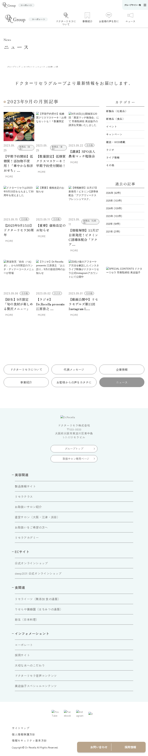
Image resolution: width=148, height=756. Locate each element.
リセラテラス (24, 496)
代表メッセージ (74, 369)
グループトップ (74, 448)
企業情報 (122, 369)
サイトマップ (20, 728)
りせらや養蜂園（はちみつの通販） (39, 609)
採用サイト (22, 655)
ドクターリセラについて (26, 369)
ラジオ (110, 150)
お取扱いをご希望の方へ (31, 527)
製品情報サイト (25, 486)
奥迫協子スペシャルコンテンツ (36, 686)
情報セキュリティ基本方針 (29, 740)
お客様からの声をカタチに (74, 382)
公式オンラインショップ (31, 563)
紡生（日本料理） (27, 619)
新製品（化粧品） (117, 111)
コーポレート (24, 645)
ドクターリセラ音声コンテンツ (36, 675)
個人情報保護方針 (23, 734)
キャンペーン (114, 134)
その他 (110, 165)
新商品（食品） (115, 119)
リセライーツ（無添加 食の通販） (38, 599)
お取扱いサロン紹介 (28, 507)
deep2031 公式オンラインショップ (38, 573)
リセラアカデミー (27, 537)
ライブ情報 (113, 157)
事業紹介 (26, 382)
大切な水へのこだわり (30, 665)
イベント (111, 126)
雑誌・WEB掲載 (115, 142)
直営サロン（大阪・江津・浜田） (37, 517)
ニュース (122, 382)
